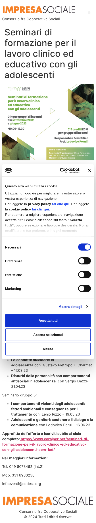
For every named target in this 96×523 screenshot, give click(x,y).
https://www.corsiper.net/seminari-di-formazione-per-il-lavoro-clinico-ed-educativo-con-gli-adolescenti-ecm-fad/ (45, 444)
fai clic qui (60, 204)
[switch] (84, 261)
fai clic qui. (41, 209)
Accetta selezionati (48, 335)
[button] (89, 12)
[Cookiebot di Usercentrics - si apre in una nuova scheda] (60, 170)
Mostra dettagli (70, 306)
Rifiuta (48, 349)
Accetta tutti (48, 320)
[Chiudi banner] (89, 170)
